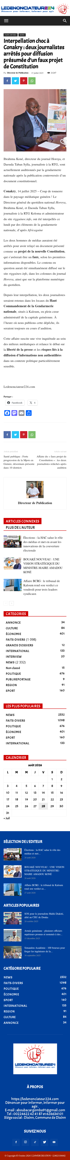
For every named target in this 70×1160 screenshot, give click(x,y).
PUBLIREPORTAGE (18, 679)
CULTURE (12, 628)
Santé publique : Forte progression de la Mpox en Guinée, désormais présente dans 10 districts (19, 462)
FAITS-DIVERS (11, 35)
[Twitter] (44, 1142)
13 (35, 793)
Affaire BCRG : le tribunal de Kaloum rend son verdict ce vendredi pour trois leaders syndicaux (41, 587)
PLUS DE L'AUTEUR (20, 527)
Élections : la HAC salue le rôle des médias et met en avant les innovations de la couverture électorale (43, 544)
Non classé (13, 668)
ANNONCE (13, 623)
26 (26, 806)
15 (52, 793)
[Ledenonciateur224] (35, 9)
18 (16, 799)
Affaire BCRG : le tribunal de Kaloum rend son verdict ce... (43, 886)
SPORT (10, 691)
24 (7, 806)
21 (43, 799)
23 (61, 799)
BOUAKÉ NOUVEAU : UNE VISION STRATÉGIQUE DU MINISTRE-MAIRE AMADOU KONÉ (42, 565)
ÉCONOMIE (13, 634)
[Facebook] (16, 1142)
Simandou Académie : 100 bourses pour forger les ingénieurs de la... (44, 949)
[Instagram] (25, 1142)
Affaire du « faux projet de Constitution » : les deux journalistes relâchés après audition (51, 462)
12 (26, 793)
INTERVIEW (14, 657)
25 (16, 806)
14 (43, 793)
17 (7, 799)
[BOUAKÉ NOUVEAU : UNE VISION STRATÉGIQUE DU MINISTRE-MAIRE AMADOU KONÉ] (13, 563)
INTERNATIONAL (17, 651)
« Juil (7, 818)
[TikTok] (35, 1142)
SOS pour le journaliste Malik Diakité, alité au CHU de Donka (44, 915)
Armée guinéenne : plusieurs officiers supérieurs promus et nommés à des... (43, 932)
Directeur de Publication (17, 72)
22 (52, 799)
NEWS (22, 35)
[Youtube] (54, 1142)
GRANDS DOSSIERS (19, 645)
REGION (11, 685)
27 (34, 806)
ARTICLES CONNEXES (22, 521)
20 (35, 799)
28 (43, 806)
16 (61, 793)
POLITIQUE (13, 674)
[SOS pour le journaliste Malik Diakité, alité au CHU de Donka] (13, 918)
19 (26, 799)
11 (16, 793)
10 (7, 793)
